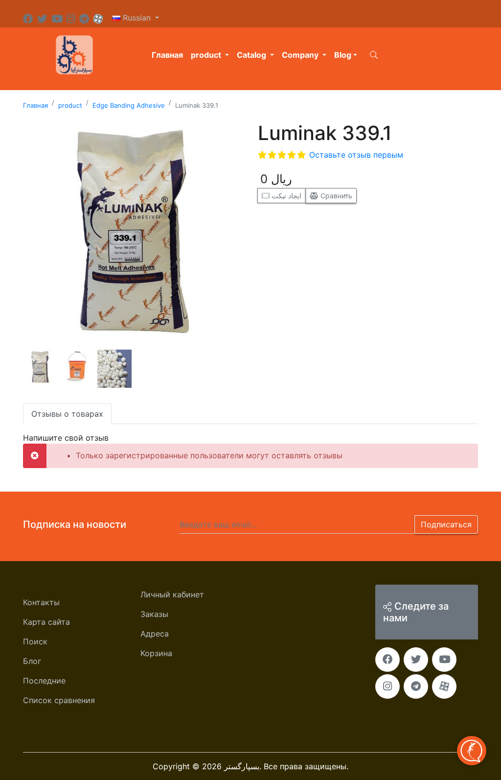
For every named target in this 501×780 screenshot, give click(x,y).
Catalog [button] (252, 55)
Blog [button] (342, 55)
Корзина (156, 653)
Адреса (154, 633)
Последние (44, 680)
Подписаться (446, 524)
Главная (167, 55)
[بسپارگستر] (74, 54)
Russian (136, 18)
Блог (32, 661)
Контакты (41, 602)
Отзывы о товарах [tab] (67, 414)
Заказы (154, 614)
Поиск (35, 641)
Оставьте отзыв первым (356, 155)
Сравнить (335, 195)
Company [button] (301, 55)
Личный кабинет (172, 594)
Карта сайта (46, 622)
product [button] (207, 55)
